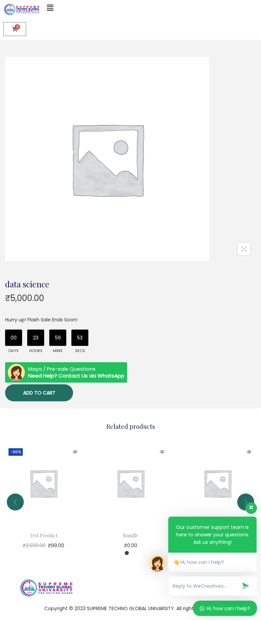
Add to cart (39, 392)
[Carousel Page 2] (134, 553)
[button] (82, 8)
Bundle (130, 535)
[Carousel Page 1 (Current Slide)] (127, 553)
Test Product (43, 535)
